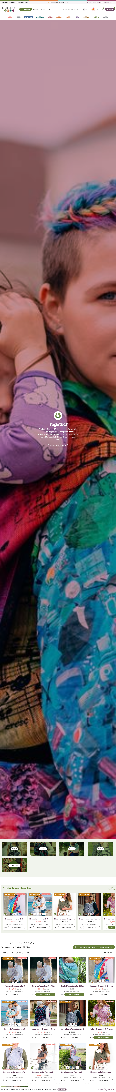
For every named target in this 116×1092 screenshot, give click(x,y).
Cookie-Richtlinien (62, 1089)
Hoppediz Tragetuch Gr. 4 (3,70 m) (14, 919)
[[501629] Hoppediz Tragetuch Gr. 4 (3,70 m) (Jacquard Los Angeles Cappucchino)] (14, 914)
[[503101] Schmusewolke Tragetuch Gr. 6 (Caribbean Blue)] (41, 1067)
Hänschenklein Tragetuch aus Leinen (64, 919)
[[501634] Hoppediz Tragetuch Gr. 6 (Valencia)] (41, 914)
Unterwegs (8, 943)
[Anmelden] (97, 9)
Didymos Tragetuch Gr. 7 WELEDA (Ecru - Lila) (43, 986)
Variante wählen (16, 927)
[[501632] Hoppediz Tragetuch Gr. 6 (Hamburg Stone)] (34, 914)
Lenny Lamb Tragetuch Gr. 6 (89, 919)
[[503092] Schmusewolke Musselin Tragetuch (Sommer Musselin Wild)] (16, 1067)
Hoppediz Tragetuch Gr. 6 (39, 919)
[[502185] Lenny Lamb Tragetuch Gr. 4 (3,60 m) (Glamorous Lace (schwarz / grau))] (45, 1024)
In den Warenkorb (46, 994)
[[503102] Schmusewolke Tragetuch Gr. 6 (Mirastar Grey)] (45, 1067)
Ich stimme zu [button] (110, 1089)
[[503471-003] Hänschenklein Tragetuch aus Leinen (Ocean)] (66, 914)
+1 (69, 914)
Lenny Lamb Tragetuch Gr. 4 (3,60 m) (43, 1029)
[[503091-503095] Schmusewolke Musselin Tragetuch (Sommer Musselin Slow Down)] (9, 1067)
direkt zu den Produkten (58, 445)
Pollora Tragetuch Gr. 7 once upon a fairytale (101, 1029)
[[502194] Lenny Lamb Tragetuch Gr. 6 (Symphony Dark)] (92, 914)
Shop (3, 943)
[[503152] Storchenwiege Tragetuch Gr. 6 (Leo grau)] (74, 1067)
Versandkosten (19, 924)
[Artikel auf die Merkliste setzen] (5, 927)
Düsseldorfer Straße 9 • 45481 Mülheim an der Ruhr (100, 2)
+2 (44, 914)
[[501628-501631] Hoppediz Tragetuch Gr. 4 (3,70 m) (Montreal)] (11, 914)
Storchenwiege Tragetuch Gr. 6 (72, 1072)
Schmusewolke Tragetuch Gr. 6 (43, 1072)
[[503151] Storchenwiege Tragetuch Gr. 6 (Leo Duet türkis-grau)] (70, 1067)
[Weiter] (113, 888)
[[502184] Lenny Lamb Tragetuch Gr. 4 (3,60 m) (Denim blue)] (41, 1024)
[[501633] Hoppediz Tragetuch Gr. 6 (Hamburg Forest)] (38, 914)
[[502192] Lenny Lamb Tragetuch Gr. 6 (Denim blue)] (86, 914)
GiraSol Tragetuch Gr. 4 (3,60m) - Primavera (72, 986)
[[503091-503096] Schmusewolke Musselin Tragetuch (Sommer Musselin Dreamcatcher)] (13, 1067)
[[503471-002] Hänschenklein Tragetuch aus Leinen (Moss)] (63, 914)
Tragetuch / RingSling (25, 943)
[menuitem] (35, 9)
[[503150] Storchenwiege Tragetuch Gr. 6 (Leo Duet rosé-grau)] (67, 1067)
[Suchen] (84, 9)
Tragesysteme (15, 943)
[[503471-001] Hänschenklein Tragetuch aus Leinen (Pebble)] (59, 914)
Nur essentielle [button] (101, 1089)
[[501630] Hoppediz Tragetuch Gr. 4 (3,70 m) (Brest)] (18, 914)
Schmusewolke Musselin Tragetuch (14, 1072)
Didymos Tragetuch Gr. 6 (14, 986)
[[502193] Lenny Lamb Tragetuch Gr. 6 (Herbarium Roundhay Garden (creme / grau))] (89, 914)
